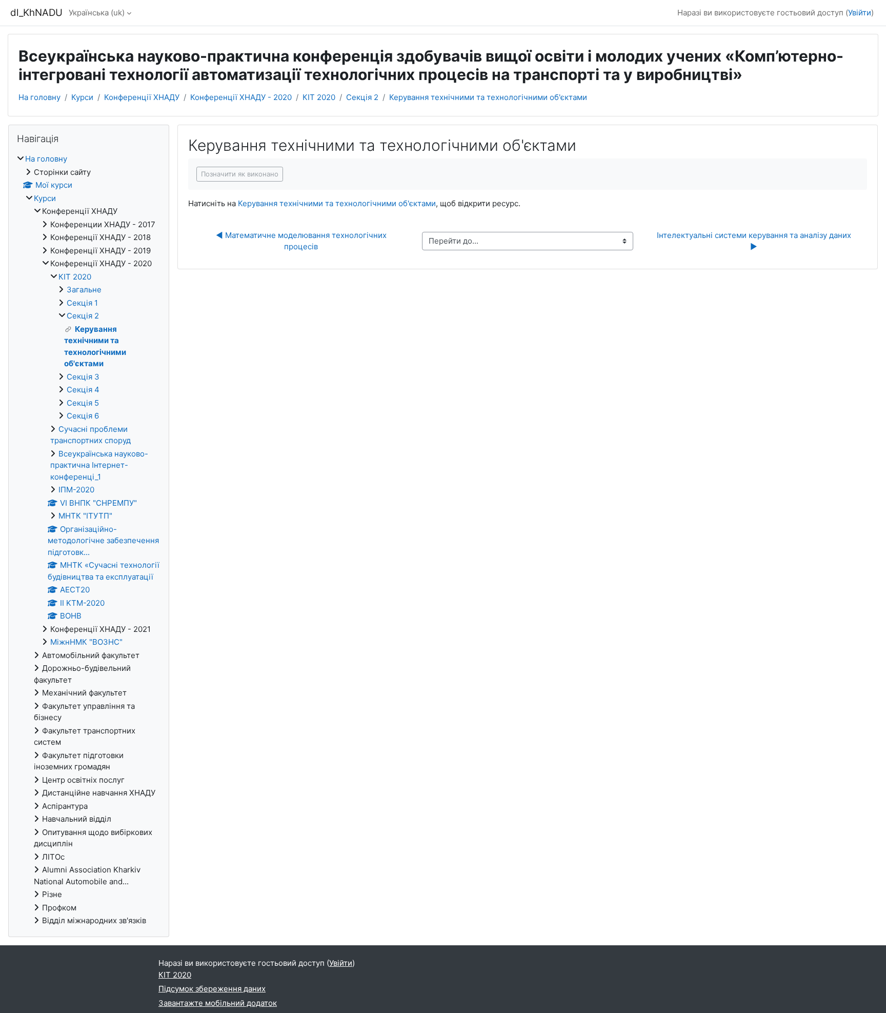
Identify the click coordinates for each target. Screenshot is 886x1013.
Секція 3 (83, 377)
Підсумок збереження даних (212, 989)
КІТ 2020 (319, 97)
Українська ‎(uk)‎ (97, 12)
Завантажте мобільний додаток (217, 1003)
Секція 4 (83, 389)
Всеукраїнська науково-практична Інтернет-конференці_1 (99, 465)
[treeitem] (88, 540)
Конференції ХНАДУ (141, 97)
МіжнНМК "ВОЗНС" (86, 642)
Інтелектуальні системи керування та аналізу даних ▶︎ (755, 241)
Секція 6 (83, 416)
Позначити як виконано (239, 174)
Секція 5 (83, 403)
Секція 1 (82, 303)
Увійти (859, 12)
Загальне (84, 289)
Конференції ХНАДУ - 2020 (241, 97)
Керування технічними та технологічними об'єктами (488, 97)
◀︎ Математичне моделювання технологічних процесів (302, 241)
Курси (82, 97)
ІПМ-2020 (76, 489)
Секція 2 (362, 97)
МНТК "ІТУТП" (85, 516)
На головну (39, 97)
